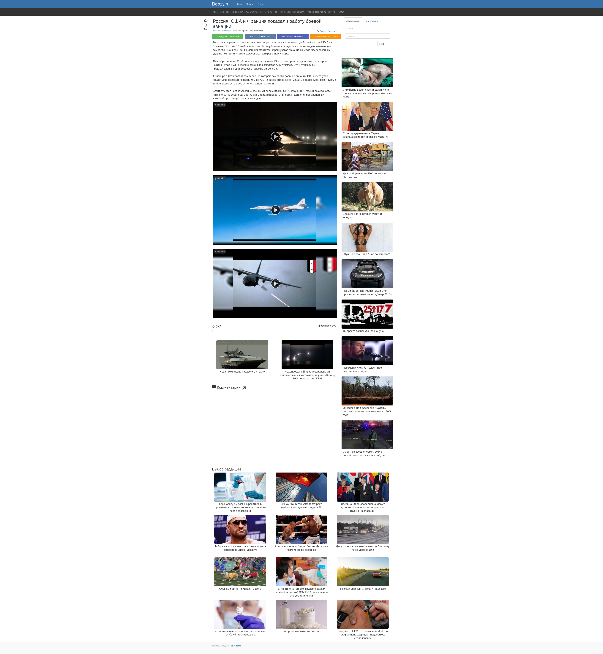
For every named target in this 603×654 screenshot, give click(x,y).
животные (256, 11)
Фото (239, 3)
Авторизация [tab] (353, 20)
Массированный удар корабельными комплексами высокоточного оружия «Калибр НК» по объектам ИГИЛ (307, 374)
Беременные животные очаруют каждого (362, 215)
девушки (237, 11)
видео (323, 30)
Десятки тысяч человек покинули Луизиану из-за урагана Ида (362, 547)
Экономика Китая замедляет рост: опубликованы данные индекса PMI (301, 505)
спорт (328, 11)
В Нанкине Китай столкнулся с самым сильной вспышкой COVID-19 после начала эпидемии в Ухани (301, 591)
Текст (260, 3)
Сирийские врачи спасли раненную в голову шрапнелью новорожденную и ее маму (367, 92)
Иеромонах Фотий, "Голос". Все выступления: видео (362, 369)
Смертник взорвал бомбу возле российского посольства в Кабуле (364, 453)
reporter (245, 30)
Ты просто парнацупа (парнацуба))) (364, 331)
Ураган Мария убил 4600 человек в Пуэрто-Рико (364, 175)
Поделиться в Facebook (293, 36)
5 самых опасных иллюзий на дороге (363, 588)
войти (382, 43)
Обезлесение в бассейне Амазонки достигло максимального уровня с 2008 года (367, 411)
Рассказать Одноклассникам (325, 36)
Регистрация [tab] (371, 20)
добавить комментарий (222, 30)
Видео (249, 3)
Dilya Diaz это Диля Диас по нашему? (366, 254)
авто (215, 11)
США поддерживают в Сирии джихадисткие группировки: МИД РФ (365, 134)
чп (334, 11)
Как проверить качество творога (301, 631)
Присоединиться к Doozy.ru (228, 36)
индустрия (271, 11)
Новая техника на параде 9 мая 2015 (242, 371)
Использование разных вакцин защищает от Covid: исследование (240, 632)
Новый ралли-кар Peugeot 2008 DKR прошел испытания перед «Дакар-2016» (367, 292)
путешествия (314, 11)
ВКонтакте (236, 645)
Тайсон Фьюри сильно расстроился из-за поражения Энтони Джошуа (240, 547)
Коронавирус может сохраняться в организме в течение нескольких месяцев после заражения (240, 507)
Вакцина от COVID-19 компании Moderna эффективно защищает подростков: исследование (363, 634)
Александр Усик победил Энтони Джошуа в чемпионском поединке (301, 547)
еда (246, 11)
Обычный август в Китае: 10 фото (240, 588)
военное (225, 11)
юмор (341, 11)
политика (298, 11)
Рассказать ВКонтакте (260, 36)
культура (285, 11)
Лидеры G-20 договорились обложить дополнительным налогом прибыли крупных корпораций (363, 507)
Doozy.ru (220, 3)
